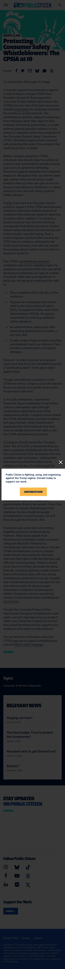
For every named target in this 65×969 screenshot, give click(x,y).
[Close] (61, 462)
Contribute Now (33, 492)
